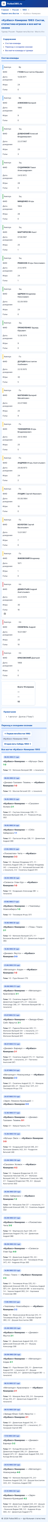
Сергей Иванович (29, 494)
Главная (5, 10)
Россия (15, 10)
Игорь (26, 201)
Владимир (29, 558)
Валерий (27, 103)
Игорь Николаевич (31, 263)
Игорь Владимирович (27, 430)
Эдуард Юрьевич (28, 329)
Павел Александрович (27, 169)
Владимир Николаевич (27, 295)
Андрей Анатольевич (27, 590)
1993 (24, 10)
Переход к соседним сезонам (19, 47)
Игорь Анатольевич (31, 463)
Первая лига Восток (10, 13)
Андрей (27, 627)
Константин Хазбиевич (27, 363)
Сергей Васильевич (26, 526)
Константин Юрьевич (31, 72)
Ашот (27, 232)
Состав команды (13, 43)
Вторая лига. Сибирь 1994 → (17, 744)
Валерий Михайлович (27, 396)
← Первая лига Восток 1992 (17, 733)
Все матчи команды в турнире (19, 50)
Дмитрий (29, 658)
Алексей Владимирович (28, 135)
